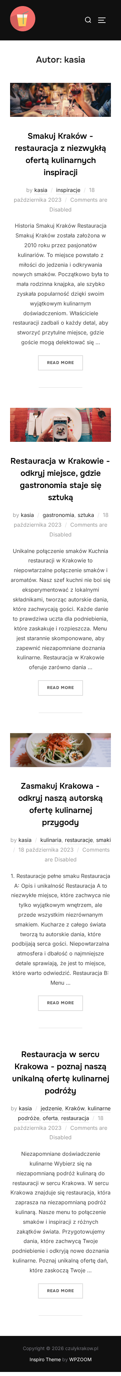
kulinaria (51, 840)
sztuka (86, 515)
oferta (50, 1118)
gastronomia (58, 515)
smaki (103, 840)
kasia (40, 190)
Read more (65, 362)
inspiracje (68, 190)
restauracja (75, 1118)
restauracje (79, 840)
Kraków (74, 1108)
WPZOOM (80, 1359)
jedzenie (51, 1108)
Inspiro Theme (45, 1359)
